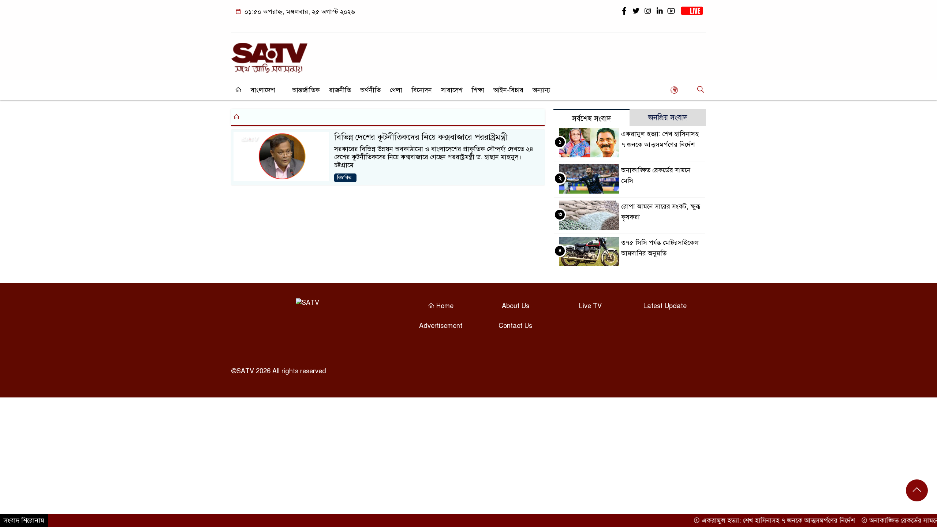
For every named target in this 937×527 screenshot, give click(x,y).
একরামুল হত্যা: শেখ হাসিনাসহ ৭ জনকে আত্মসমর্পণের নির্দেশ (767, 520)
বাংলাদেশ (263, 90)
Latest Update (665, 306)
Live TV (590, 306)
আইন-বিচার (508, 90)
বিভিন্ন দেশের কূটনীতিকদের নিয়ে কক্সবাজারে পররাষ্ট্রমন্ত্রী (420, 137)
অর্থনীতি (370, 90)
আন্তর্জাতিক (306, 90)
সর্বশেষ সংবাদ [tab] (591, 118)
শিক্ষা (477, 90)
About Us (515, 306)
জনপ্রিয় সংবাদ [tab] (667, 117)
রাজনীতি (340, 90)
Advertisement (440, 326)
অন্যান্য (541, 90)
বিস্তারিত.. (345, 178)
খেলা (396, 90)
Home (443, 306)
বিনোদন (421, 90)
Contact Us (515, 326)
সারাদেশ (451, 90)
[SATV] (269, 55)
